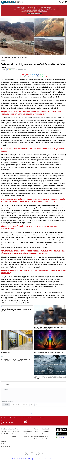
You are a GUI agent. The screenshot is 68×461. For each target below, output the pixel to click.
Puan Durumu (26, 434)
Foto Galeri (45, 429)
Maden (16, 303)
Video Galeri (45, 431)
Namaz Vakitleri (27, 431)
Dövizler (36, 431)
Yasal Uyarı (53, 459)
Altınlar (36, 429)
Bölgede (4, 303)
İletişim (21, 459)
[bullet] (26, 405)
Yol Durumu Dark (5, 431)
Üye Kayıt (3, 444)
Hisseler (36, 434)
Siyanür (22, 303)
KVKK (38, 459)
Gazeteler (45, 436)
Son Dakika (15, 436)
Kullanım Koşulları (45, 459)
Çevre (10, 303)
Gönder (6, 404)
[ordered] (24, 405)
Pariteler (36, 439)
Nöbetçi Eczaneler (17, 434)
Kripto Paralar (38, 436)
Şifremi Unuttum (5, 446)
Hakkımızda (15, 459)
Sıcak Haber (45, 439)
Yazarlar (44, 434)
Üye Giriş (3, 441)
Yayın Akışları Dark (17, 431)
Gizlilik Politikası (27, 459)
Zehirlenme (30, 303)
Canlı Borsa (26, 429)
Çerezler (34, 459)
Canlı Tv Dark (15, 429)
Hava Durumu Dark (6, 429)
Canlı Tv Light (5, 434)
